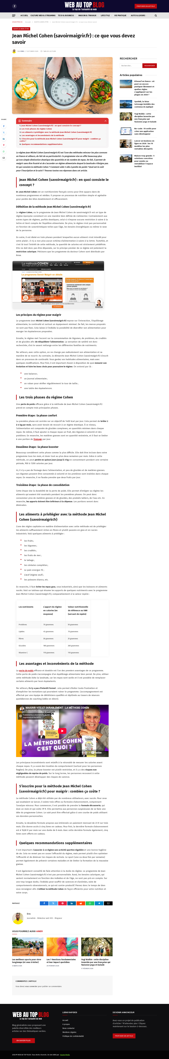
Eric (22, 51)
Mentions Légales (69, 1032)
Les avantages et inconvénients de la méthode (43, 135)
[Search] (155, 15)
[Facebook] (3, 126)
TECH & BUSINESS (66, 15)
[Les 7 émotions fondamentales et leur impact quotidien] (62, 946)
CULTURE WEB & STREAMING (42, 15)
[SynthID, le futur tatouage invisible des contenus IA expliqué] (126, 104)
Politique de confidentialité (73, 1036)
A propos (66, 1024)
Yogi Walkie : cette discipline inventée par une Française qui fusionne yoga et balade (95, 962)
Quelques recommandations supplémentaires (42, 144)
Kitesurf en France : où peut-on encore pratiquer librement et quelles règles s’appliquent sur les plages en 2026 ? (144, 88)
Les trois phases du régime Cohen (37, 129)
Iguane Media (65, 1055)
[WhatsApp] (3, 151)
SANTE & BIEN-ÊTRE (21, 29)
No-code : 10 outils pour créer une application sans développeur (145, 131)
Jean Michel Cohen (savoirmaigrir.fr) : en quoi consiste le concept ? (51, 125)
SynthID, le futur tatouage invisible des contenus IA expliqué (144, 104)
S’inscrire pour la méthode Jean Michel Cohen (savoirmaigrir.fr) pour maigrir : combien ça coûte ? (60, 140)
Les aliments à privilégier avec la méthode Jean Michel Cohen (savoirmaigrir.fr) (57, 132)
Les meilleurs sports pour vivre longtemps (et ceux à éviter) (26, 960)
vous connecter (31, 986)
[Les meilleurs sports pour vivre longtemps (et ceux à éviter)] (27, 946)
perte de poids (26, 670)
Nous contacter (68, 1028)
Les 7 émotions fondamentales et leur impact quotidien (61, 960)
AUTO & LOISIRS (138, 15)
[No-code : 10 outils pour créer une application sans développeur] (126, 131)
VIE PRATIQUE (120, 15)
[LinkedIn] (3, 138)
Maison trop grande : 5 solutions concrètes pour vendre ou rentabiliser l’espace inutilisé (144, 161)
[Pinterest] (3, 145)
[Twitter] (3, 132)
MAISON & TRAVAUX (87, 15)
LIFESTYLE (105, 15)
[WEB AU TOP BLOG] (84, 6)
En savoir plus (23, 1040)
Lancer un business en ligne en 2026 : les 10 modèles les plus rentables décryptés (144, 145)
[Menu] (13, 15)
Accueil (24, 15)
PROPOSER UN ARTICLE (146, 6)
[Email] (3, 157)
